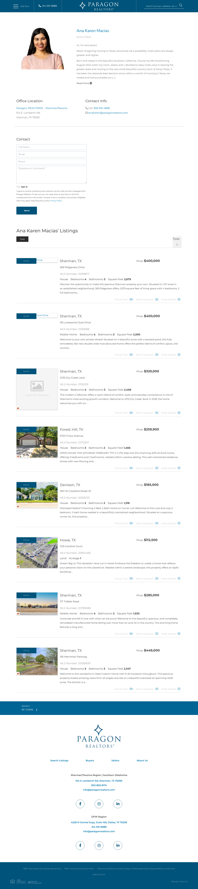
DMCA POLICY (99, 875)
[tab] (22, 239)
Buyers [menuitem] (90, 760)
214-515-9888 (49, 6)
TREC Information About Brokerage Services (42, 869)
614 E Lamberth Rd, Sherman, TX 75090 (99, 781)
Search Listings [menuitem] (59, 760)
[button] (180, 5)
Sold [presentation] (22, 239)
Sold (26, 261)
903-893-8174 (99, 785)
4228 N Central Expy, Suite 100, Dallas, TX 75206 (99, 822)
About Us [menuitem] (142, 760)
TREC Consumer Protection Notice (79, 869)
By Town (27, 709)
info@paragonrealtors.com (99, 790)
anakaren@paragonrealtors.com (108, 112)
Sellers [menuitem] (115, 760)
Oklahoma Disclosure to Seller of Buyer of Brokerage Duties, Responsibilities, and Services (136, 869)
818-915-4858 (102, 108)
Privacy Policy (56, 201)
